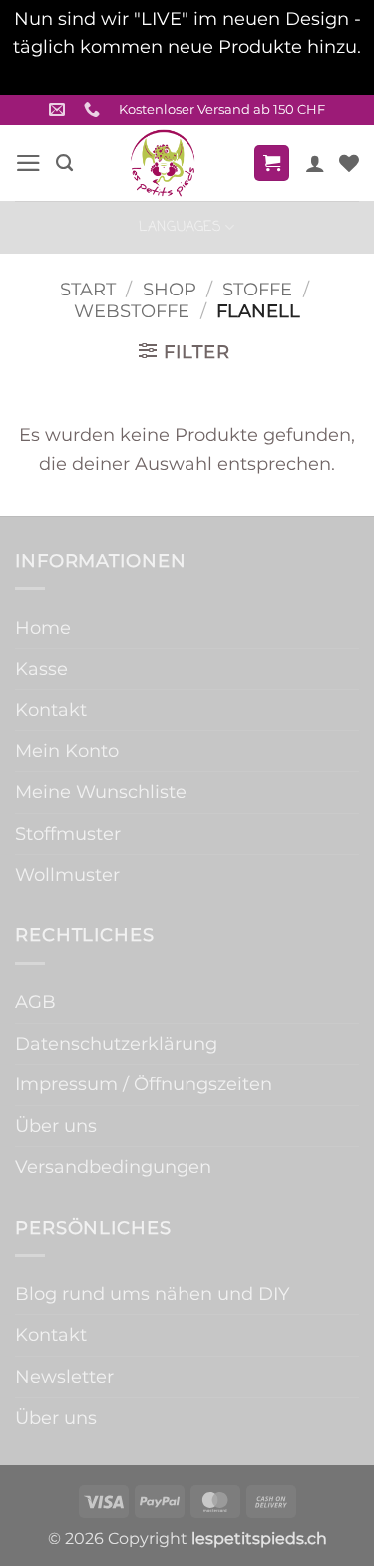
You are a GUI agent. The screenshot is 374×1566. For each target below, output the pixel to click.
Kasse (41, 668)
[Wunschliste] (349, 163)
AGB (35, 1001)
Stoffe (257, 289)
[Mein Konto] (315, 163)
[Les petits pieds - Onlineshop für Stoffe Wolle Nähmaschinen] (162, 163)
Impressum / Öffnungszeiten (143, 1084)
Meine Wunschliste (101, 791)
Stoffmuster (68, 833)
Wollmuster (67, 874)
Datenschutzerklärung (116, 1043)
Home (43, 627)
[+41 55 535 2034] (94, 110)
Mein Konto (67, 750)
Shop (169, 289)
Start (88, 289)
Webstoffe (131, 310)
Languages (180, 227)
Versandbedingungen (113, 1166)
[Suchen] (64, 163)
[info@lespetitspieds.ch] (59, 110)
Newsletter (64, 1376)
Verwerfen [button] (187, 75)
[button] (28, 163)
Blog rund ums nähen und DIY (152, 1293)
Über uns (56, 1125)
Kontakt (51, 709)
